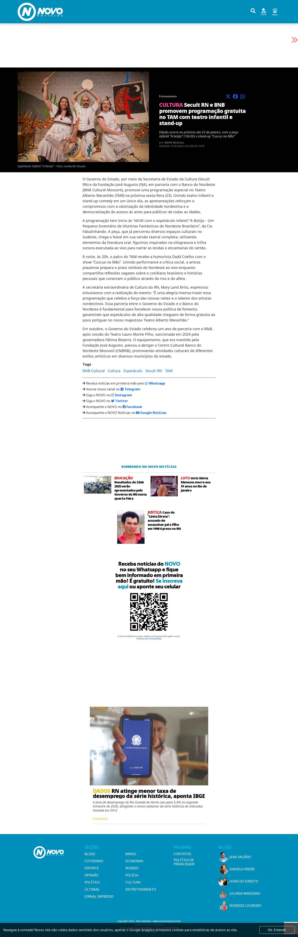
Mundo (131, 868)
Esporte (92, 868)
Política (92, 882)
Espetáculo (132, 370)
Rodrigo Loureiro (245, 905)
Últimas (92, 889)
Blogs (90, 854)
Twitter (121, 401)
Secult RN (153, 370)
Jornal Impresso (99, 896)
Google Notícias (152, 412)
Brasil (131, 854)
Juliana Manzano (244, 893)
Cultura (114, 370)
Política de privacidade (184, 862)
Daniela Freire (242, 869)
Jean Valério (240, 857)
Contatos (182, 854)
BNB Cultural (94, 370)
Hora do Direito (243, 881)
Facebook (134, 407)
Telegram (132, 389)
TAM (169, 370)
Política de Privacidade (149, 638)
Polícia (131, 875)
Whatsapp (156, 383)
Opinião (92, 875)
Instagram (123, 395)
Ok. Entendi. (277, 930)
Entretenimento (140, 889)
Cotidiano (94, 861)
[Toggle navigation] (274, 11)
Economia (134, 861)
